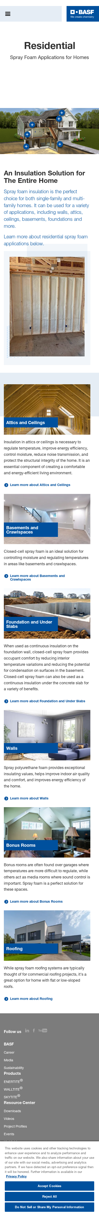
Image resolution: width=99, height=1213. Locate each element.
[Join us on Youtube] (44, 1030)
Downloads (12, 1111)
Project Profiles (15, 1126)
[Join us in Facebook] (35, 1030)
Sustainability (14, 1068)
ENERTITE (13, 1082)
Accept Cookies (50, 1186)
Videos (9, 1119)
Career (9, 1052)
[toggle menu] (8, 14)
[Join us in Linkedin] (29, 1030)
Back (16, 38)
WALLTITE (13, 1089)
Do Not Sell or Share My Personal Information (49, 1207)
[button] (76, 118)
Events (9, 1134)
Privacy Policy (16, 1176)
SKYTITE (12, 1097)
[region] (49, 1177)
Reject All (49, 1196)
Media (8, 1060)
